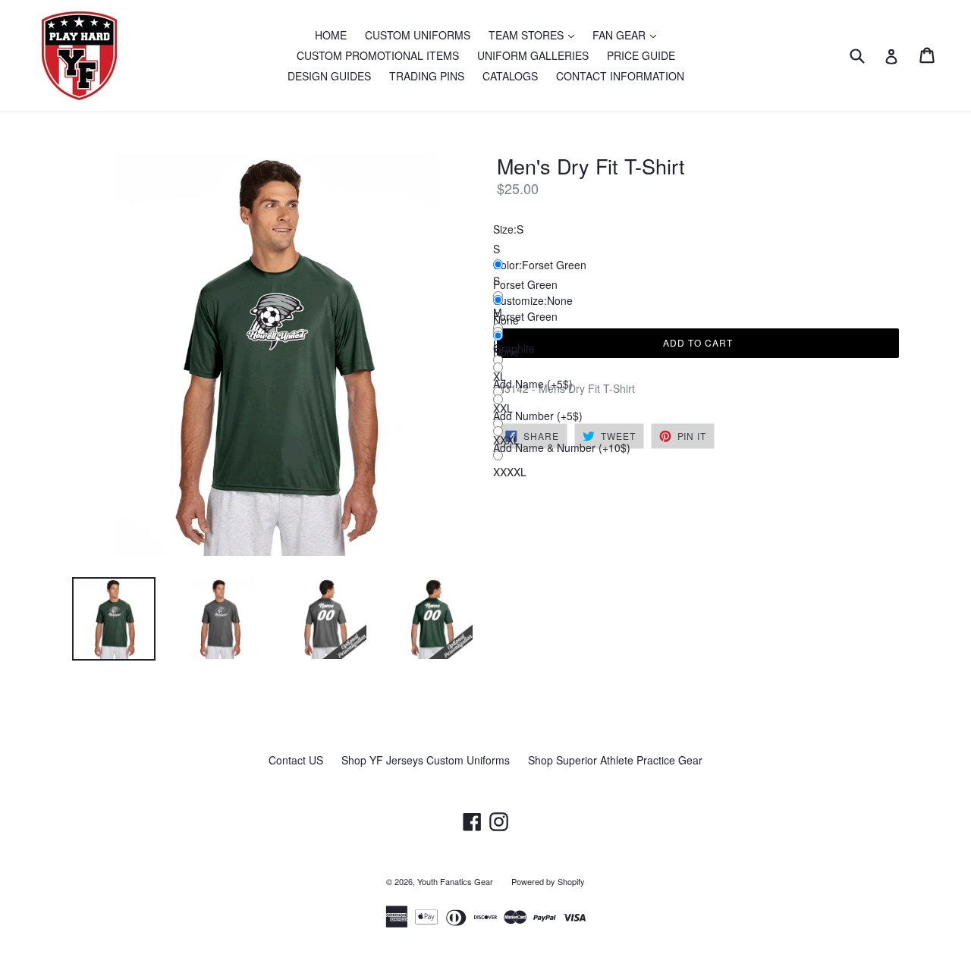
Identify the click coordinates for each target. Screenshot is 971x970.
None (506, 351)
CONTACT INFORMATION (620, 75)
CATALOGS (510, 75)
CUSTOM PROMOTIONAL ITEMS (378, 55)
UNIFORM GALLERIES (533, 55)
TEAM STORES (535, 34)
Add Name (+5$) (533, 383)
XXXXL (509, 471)
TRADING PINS (426, 75)
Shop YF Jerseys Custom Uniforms (425, 760)
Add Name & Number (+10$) (561, 447)
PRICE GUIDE (641, 55)
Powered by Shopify (548, 881)
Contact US (296, 760)
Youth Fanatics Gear (455, 881)
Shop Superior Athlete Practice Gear (615, 760)
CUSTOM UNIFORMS (417, 34)
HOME (331, 34)
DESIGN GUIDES (329, 75)
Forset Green (525, 316)
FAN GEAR (628, 34)
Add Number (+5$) (538, 415)
